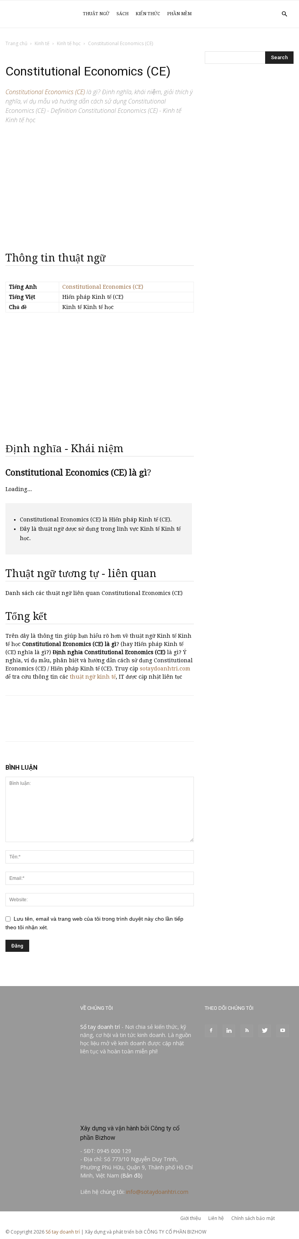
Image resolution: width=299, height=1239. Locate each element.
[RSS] (247, 1031)
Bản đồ (131, 1175)
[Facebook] (211, 1031)
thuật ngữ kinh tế (93, 677)
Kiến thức (147, 13)
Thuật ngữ (96, 13)
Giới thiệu (190, 1218)
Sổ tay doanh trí (100, 1026)
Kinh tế (42, 43)
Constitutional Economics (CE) (102, 287)
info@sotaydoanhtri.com (157, 1191)
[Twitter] (265, 1031)
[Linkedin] (229, 1031)
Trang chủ (16, 43)
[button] (284, 14)
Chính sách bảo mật (253, 1218)
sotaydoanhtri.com (165, 668)
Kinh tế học (69, 43)
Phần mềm (179, 13)
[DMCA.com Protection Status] (137, 1111)
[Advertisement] (99, 184)
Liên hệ (216, 1218)
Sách (122, 13)
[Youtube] (282, 1031)
